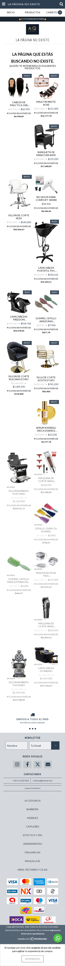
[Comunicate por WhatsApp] (57, 938)
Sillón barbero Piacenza (19, 684)
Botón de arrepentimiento (33, 934)
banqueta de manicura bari (46, 154)
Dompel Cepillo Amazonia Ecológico (46, 320)
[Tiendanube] (32, 940)
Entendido (32, 958)
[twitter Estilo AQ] (38, 764)
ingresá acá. (55, 930)
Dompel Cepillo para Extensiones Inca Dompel (19, 580)
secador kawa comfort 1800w (46, 198)
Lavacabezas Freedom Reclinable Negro (19, 318)
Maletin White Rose (46, 103)
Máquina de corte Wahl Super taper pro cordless (46, 625)
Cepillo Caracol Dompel (46, 530)
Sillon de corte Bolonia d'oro (18, 378)
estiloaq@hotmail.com (42, 780)
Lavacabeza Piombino (46, 669)
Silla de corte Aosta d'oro (46, 379)
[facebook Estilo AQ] (27, 764)
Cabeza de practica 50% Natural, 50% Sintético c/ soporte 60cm (18, 104)
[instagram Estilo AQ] (17, 764)
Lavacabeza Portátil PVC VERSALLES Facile (46, 269)
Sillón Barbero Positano (19, 492)
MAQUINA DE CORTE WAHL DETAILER (46, 479)
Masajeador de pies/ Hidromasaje (46, 574)
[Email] (48, 764)
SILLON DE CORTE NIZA (18, 217)
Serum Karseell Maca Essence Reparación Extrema (46, 429)
